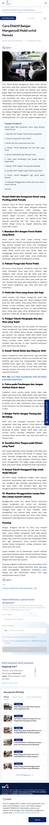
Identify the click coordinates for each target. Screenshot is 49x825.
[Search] (44, 18)
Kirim (24, 649)
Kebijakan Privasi (37, 641)
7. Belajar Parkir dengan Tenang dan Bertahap (22, 166)
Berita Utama (18, 697)
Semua (6, 697)
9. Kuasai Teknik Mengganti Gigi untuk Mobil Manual (24, 176)
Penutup (8, 189)
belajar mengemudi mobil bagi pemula (18, 588)
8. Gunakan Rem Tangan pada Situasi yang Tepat (23, 171)
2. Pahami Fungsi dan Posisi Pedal (18, 138)
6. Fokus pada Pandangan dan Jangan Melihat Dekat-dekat (24, 160)
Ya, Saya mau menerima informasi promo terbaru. (21, 637)
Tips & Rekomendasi (34, 697)
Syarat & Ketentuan (22, 641)
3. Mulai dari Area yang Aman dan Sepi (20, 143)
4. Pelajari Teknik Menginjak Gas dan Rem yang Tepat (24, 149)
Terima (37, 820)
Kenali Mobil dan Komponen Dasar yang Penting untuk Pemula (24, 128)
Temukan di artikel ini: (13, 123)
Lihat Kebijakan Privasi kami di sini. (26, 813)
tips (35, 588)
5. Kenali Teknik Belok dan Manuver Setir (20, 154)
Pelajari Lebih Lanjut (9, 683)
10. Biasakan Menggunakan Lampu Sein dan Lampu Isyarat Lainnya (24, 183)
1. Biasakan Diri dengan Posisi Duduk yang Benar (23, 134)
